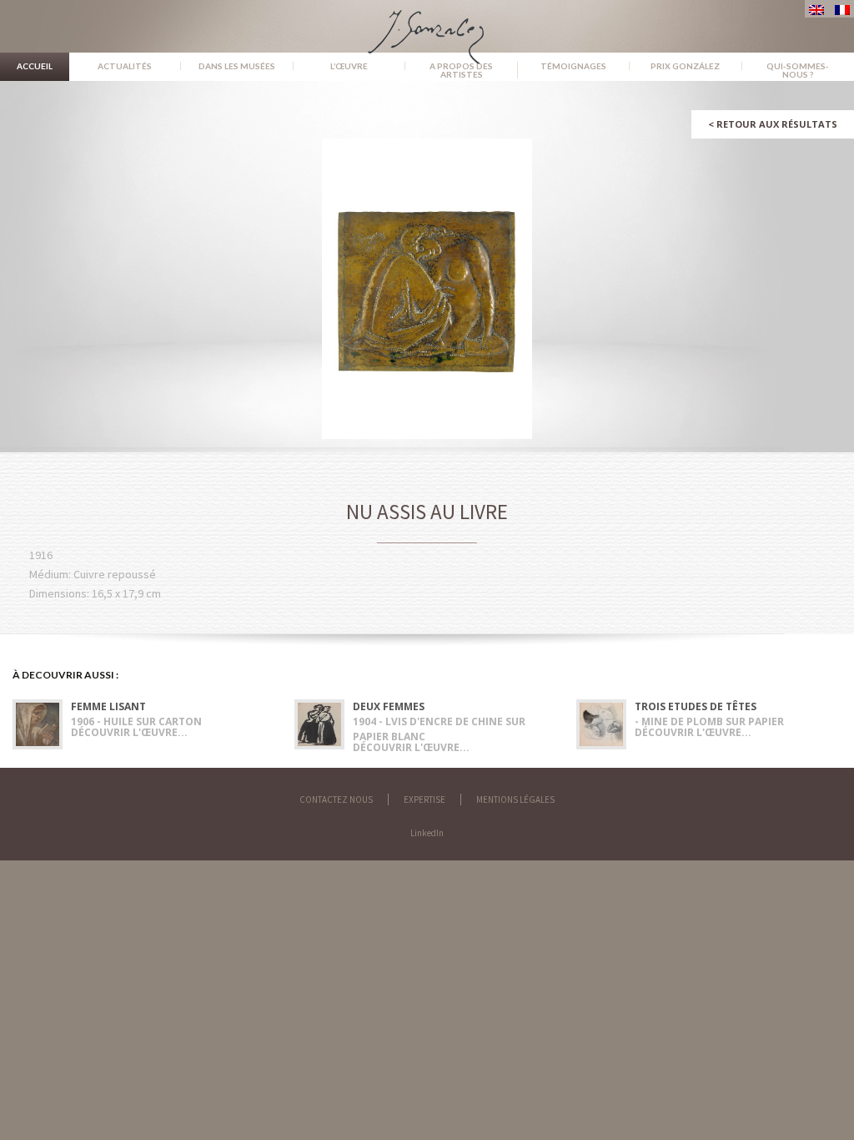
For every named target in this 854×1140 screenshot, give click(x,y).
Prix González (685, 66)
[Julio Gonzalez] (427, 29)
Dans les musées (236, 66)
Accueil (35, 66)
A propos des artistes (461, 70)
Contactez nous (336, 799)
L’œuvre (349, 66)
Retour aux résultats (772, 124)
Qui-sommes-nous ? (797, 70)
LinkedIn (427, 833)
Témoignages (573, 66)
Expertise (424, 799)
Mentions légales (515, 799)
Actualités (125, 66)
